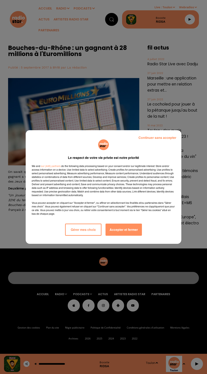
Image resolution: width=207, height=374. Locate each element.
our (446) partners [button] (51, 166)
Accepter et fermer (124, 229)
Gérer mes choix (83, 229)
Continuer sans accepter (157, 137)
